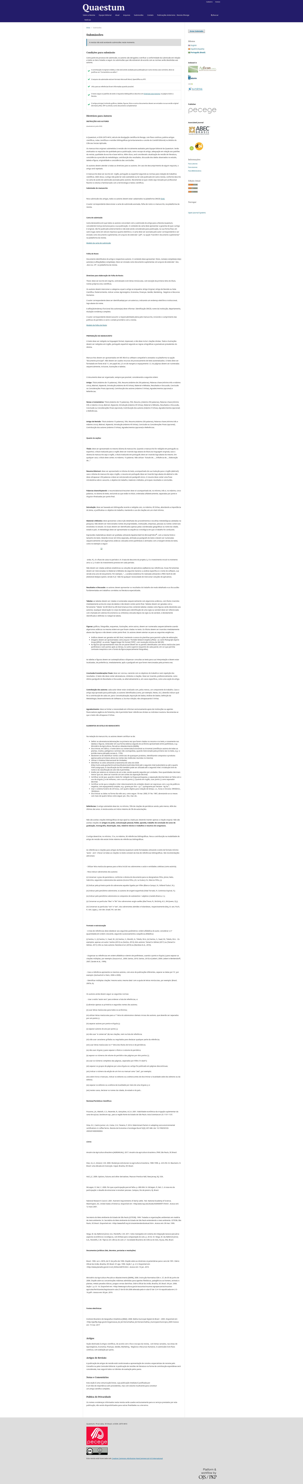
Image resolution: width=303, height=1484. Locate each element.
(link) (163, 199)
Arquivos (126, 15)
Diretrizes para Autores (152, 94)
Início (88, 28)
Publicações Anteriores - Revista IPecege (173, 15)
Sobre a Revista (89, 15)
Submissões (138, 15)
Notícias (88, 20)
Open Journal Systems (197, 213)
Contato (150, 15)
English (194, 45)
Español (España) (197, 49)
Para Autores (192, 167)
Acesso (217, 2)
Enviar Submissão (196, 31)
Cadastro (209, 2)
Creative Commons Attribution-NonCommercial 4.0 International (137, 1458)
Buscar (215, 15)
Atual (117, 15)
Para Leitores (192, 164)
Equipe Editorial (105, 15)
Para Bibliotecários (194, 171)
